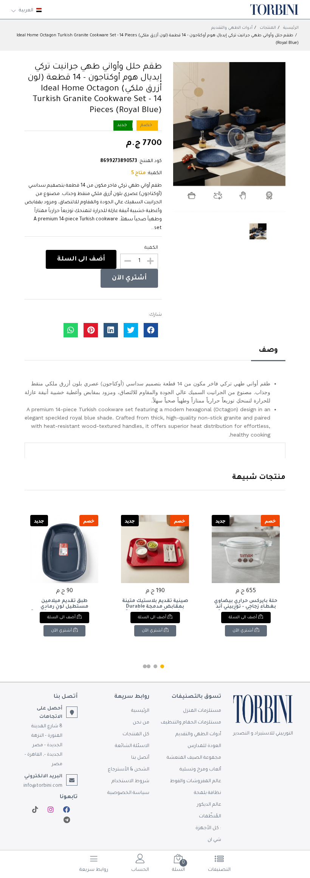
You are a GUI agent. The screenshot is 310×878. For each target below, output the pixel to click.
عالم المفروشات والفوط (195, 781)
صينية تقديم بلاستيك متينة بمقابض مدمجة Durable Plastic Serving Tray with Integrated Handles (155, 604)
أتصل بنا (140, 758)
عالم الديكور (209, 805)
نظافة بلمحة (207, 793)
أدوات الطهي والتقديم (232, 28)
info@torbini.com (42, 786)
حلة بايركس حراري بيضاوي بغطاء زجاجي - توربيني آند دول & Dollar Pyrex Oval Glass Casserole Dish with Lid (246, 604)
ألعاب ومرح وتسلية (200, 769)
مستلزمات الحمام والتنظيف (191, 722)
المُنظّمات (210, 816)
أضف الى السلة (81, 259)
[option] (229, 137)
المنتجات (268, 28)
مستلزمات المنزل (202, 711)
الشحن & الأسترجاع (128, 769)
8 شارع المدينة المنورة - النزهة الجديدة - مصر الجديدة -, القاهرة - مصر (43, 745)
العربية (26, 10)
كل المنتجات (135, 734)
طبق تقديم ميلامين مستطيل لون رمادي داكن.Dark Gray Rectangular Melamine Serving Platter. (64, 604)
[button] (162, 666)
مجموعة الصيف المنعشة (194, 758)
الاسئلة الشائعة (132, 746)
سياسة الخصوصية (128, 793)
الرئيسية (291, 28)
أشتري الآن (129, 278)
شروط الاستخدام (130, 781)
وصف (268, 350)
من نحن (141, 722)
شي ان (214, 840)
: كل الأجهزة (208, 828)
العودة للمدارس (204, 746)
